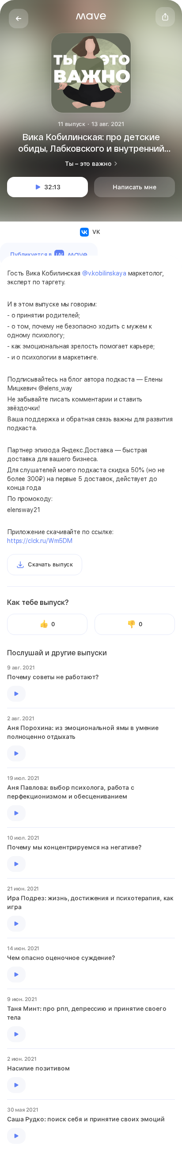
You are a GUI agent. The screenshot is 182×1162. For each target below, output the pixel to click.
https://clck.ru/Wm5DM (39, 540)
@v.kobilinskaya (104, 273)
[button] (91, 16)
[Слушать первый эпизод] (16, 694)
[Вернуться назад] (18, 18)
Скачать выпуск (50, 564)
